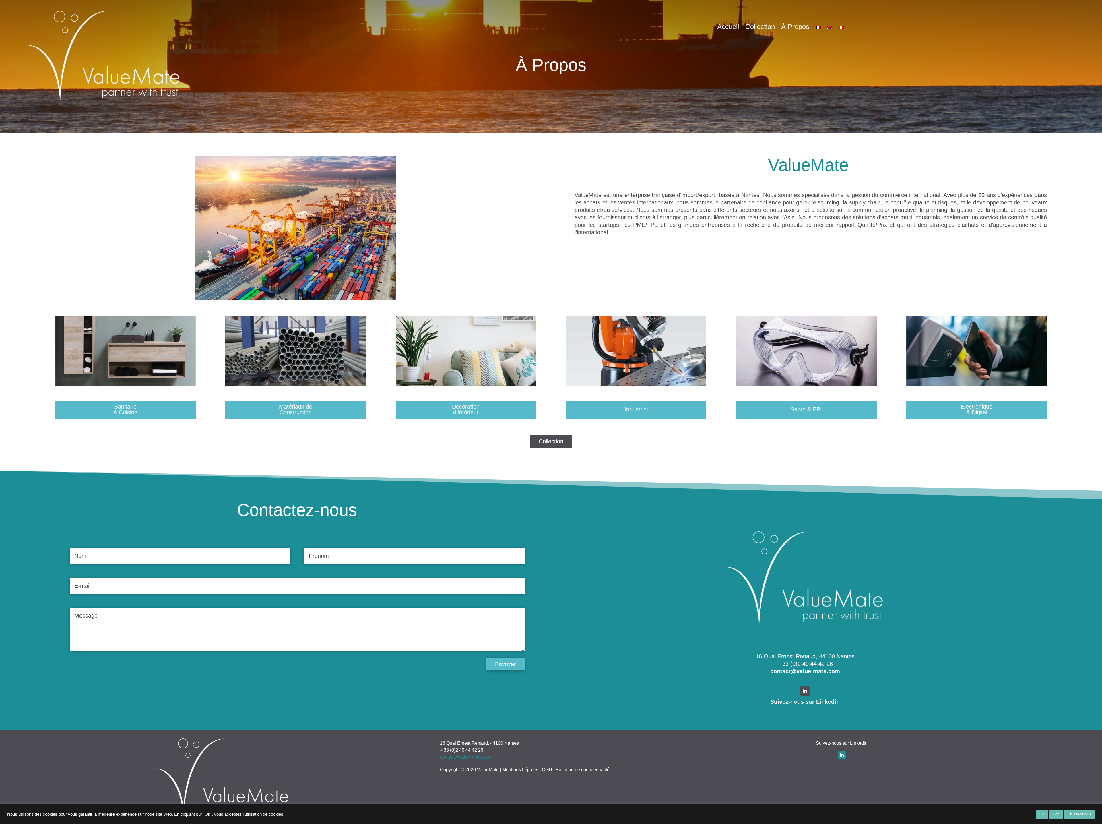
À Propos (795, 27)
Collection (760, 27)
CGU (547, 769)
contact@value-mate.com (805, 671)
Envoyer (505, 664)
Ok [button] (1041, 814)
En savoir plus (1079, 814)
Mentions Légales (520, 769)
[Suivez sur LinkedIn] (805, 691)
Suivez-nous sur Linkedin (805, 702)
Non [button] (1056, 814)
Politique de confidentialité (583, 769)
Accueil (728, 27)
